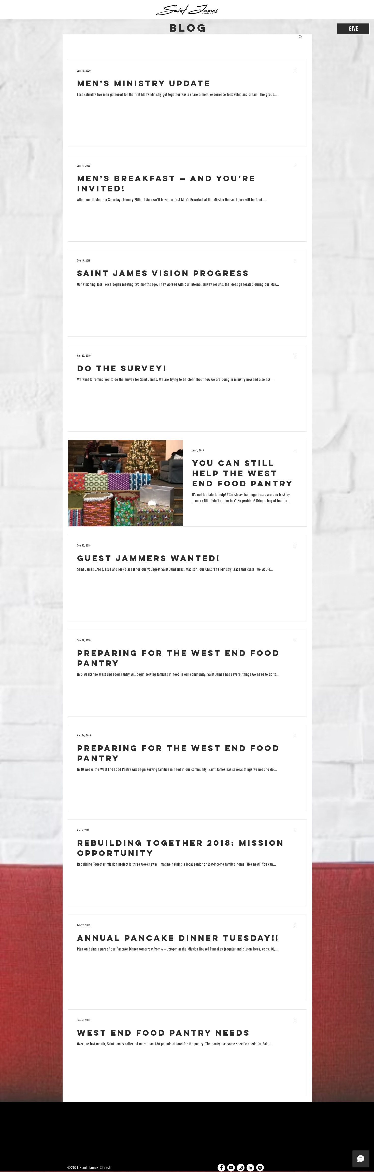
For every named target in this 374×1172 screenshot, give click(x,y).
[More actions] (297, 71)
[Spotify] (260, 1167)
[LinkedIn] (250, 1167)
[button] (300, 37)
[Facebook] (221, 1167)
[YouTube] (231, 1167)
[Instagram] (240, 1167)
